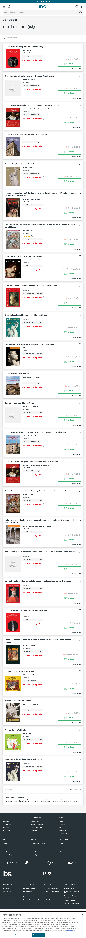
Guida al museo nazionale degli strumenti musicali (26, 610)
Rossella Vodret (43, 109)
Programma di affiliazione (52, 891)
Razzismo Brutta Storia (71, 904)
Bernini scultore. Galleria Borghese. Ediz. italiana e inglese (29, 344)
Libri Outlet (6, 827)
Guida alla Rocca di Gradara (17, 374)
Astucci (61, 855)
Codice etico (48, 900)
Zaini (60, 852)
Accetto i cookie (38, 935)
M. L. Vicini (27, 50)
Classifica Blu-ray (8, 849)
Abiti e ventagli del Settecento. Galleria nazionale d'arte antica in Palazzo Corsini (40, 552)
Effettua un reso (28, 894)
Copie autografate (36, 827)
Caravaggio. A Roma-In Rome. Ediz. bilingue (23, 256)
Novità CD (62, 821)
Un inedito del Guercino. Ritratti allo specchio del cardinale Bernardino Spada (38, 581)
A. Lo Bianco (28, 231)
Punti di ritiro (6, 888)
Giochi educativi (36, 846)
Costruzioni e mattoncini (38, 843)
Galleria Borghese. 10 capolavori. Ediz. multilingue (26, 315)
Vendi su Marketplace (50, 894)
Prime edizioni (35, 821)
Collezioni (34, 830)
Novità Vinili (62, 830)
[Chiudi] (82, 914)
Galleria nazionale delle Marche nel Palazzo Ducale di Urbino (31, 76)
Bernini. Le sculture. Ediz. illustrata (19, 403)
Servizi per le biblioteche (51, 888)
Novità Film (6, 843)
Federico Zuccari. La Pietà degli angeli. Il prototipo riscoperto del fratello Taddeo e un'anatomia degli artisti (40, 194)
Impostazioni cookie (22, 935)
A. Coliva (27, 348)
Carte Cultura (27, 891)
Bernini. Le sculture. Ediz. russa (18, 701)
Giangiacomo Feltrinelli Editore (71, 892)
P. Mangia (35, 675)
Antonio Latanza (29, 614)
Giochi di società (36, 849)
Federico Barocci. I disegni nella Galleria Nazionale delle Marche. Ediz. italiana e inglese (38, 641)
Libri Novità (6, 821)
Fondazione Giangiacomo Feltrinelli (72, 897)
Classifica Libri (7, 824)
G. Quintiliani (38, 526)
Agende (61, 846)
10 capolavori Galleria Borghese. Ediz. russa (23, 759)
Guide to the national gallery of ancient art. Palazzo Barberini (31, 461)
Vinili (60, 827)
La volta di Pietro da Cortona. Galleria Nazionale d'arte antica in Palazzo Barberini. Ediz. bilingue (40, 226)
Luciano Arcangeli (30, 646)
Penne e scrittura (64, 849)
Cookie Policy (70, 930)
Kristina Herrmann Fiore (32, 199)
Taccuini (61, 843)
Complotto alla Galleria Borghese (19, 671)
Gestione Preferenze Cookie (31, 900)
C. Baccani (27, 675)
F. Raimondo (47, 526)
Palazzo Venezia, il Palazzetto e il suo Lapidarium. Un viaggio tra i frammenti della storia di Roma (40, 521)
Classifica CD (63, 824)
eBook (4, 833)
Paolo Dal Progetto (30, 79)
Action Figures (35, 855)
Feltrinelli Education (70, 901)
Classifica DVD (7, 846)
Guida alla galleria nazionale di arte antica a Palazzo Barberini (32, 105)
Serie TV (5, 852)
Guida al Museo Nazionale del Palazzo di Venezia (26, 134)
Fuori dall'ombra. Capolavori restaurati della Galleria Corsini (31, 286)
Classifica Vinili (63, 833)
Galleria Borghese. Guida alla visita (20, 164)
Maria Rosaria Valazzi (31, 377)
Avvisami (71, 64)
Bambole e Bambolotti (38, 852)
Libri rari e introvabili (37, 824)
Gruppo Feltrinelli (69, 888)
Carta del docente (29, 888)
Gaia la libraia (7, 897)
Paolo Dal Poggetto (30, 436)
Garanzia (26, 897)
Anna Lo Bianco (29, 494)
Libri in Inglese (7, 830)
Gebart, (24, 53)
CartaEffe (5, 894)
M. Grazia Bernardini (31, 406)
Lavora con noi (48, 897)
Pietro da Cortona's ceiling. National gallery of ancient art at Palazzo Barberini (38, 491)
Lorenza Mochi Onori (31, 109)
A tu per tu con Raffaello (15, 730)
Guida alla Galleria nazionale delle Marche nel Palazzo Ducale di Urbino (35, 432)
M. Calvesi (36, 260)
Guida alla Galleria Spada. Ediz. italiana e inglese (25, 47)
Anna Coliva (28, 167)
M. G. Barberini (29, 526)
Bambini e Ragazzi (9, 855)
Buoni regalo (7, 891)
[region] (43, 924)
